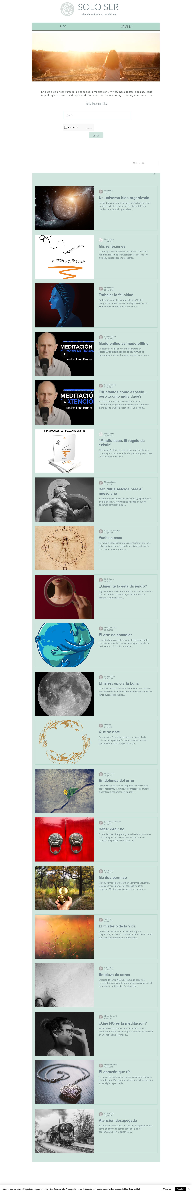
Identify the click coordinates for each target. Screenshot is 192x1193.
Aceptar (180, 1189)
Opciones (167, 1189)
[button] (154, 174)
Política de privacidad (131, 1189)
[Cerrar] (188, 1189)
